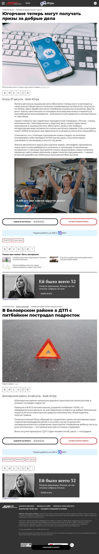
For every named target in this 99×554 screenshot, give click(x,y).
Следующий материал (50, 547)
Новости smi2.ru (10, 299)
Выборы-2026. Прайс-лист (28, 509)
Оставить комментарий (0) (78, 222)
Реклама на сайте (43, 506)
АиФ (16, 384)
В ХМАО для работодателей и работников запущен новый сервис (76, 258)
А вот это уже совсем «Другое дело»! (40, 200)
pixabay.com (45, 87)
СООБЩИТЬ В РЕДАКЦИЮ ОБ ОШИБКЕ (54, 509)
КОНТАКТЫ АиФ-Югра (26, 506)
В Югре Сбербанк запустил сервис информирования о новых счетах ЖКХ (27, 266)
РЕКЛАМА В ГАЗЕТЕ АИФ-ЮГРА (63, 506)
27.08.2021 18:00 (8, 10)
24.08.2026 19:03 (8, 306)
